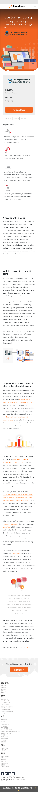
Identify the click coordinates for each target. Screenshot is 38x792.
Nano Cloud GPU (5, 701)
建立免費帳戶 (19, 670)
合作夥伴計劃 (4, 748)
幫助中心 (3, 758)
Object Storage (5, 704)
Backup (3, 721)
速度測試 (3, 742)
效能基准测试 (4, 738)
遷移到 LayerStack (6, 765)
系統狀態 (3, 759)
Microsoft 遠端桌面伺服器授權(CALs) (10, 731)
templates (16, 553)
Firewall (3, 723)
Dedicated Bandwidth (6, 729)
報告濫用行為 (4, 763)
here (28, 647)
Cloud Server (4, 699)
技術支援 (3, 761)
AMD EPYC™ (4, 736)
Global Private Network (7, 706)
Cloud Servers (7, 118)
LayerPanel (16, 118)
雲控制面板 (4, 719)
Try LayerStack (19, 110)
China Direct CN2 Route (7, 708)
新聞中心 (3, 691)
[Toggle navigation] (35, 6)
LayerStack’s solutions (10, 524)
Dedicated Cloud (5, 702)
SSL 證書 (3, 735)
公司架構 (3, 687)
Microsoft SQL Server (6, 733)
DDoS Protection (5, 709)
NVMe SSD (3, 740)
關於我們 (3, 686)
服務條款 (3, 693)
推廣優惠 (3, 750)
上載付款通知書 (5, 766)
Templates (23, 118)
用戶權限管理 (4, 728)
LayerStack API (5, 724)
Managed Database (6, 713)
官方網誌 (3, 689)
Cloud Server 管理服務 (7, 711)
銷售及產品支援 (5, 756)
